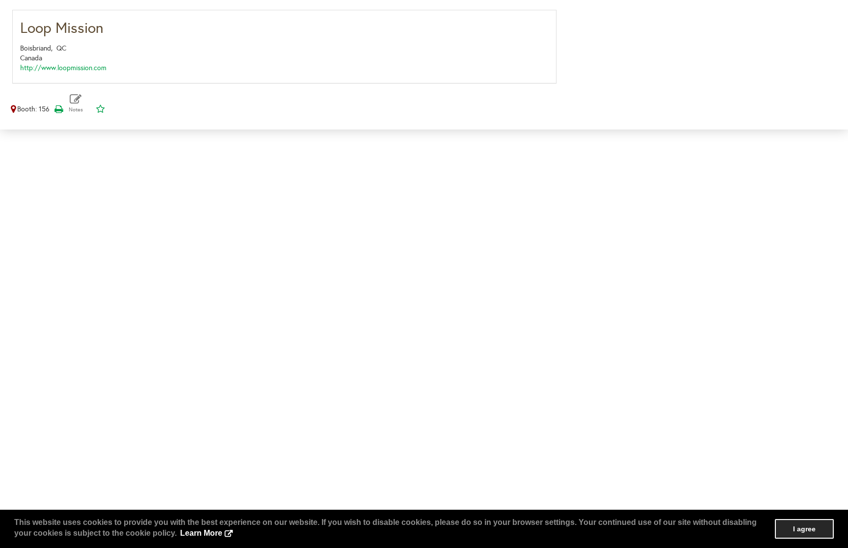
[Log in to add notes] (75, 103)
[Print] (58, 109)
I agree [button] (804, 529)
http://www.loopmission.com (63, 68)
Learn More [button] (201, 533)
